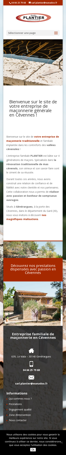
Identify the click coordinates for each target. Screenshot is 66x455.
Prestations (15, 404)
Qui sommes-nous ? (20, 398)
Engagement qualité (20, 409)
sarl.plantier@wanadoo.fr (31, 383)
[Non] (61, 442)
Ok (33, 449)
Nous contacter (18, 420)
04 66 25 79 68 (18, 2)
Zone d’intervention (20, 415)
